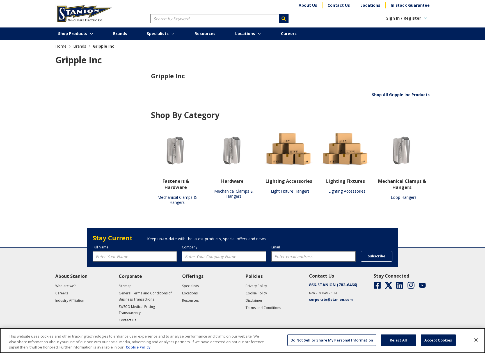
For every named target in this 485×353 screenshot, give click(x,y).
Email (275, 247)
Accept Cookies (438, 339)
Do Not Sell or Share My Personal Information (331, 339)
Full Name (100, 247)
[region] (242, 340)
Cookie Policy (138, 347)
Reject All (398, 339)
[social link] (377, 285)
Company (189, 247)
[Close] (476, 340)
